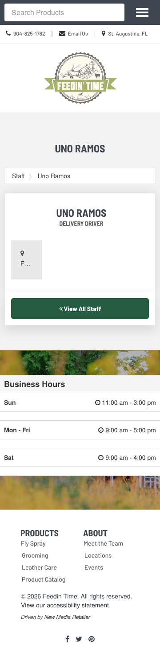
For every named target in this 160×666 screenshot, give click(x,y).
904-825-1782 (29, 34)
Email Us (78, 34)
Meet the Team (103, 543)
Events (93, 567)
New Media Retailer (67, 617)
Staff (18, 175)
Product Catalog (43, 579)
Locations (98, 555)
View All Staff (82, 308)
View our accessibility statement (65, 604)
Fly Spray (33, 543)
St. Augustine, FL (128, 34)
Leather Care (39, 567)
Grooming (35, 555)
